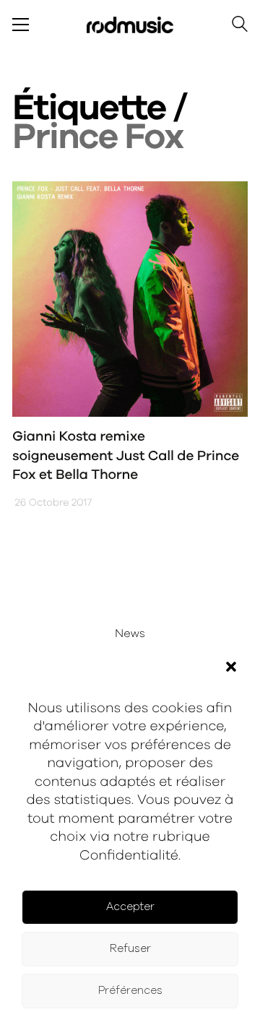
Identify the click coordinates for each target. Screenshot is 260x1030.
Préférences (130, 990)
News (130, 634)
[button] (231, 666)
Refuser (130, 948)
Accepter (130, 906)
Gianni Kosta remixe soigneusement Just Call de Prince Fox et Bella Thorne (125, 456)
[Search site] (240, 26)
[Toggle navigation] (20, 24)
